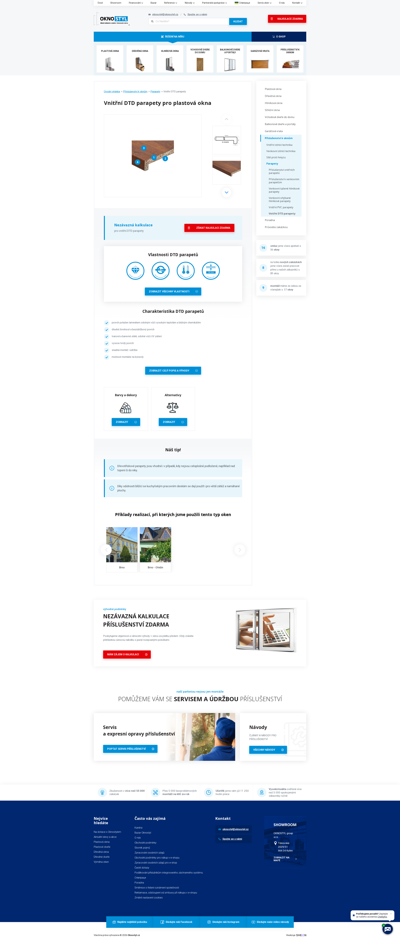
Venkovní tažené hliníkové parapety (284, 190)
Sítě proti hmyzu (276, 157)
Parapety (155, 91)
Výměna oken (101, 861)
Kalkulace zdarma (290, 18)
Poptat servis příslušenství (126, 748)
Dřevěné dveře (102, 856)
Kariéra (138, 827)
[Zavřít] (391, 914)
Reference (169, 3)
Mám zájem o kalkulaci (123, 654)
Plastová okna (273, 89)
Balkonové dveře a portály (280, 124)
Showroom (115, 3)
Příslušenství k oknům (135, 91)
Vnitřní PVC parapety (281, 207)
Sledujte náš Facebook (179, 921)
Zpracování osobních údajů (149, 852)
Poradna (270, 220)
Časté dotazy (142, 867)
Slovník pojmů (142, 847)
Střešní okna (272, 110)
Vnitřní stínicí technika (279, 145)
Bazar (154, 3)
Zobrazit (122, 422)
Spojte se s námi (232, 838)
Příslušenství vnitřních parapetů (282, 171)
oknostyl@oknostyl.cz (235, 829)
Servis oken (263, 3)
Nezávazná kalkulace (133, 224)
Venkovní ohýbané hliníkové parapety (280, 199)
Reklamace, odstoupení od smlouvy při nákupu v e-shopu (166, 892)
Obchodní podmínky (145, 842)
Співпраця (244, 3)
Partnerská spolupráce (213, 3)
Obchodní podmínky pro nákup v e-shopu (157, 857)
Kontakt (296, 3)
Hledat (238, 21)
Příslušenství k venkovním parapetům (284, 180)
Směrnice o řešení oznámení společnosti (157, 887)
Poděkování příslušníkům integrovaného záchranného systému (169, 872)
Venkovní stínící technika (280, 151)
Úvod (100, 3)
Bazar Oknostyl (143, 832)
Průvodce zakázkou (276, 227)
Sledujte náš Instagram (225, 921)
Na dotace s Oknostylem (107, 831)
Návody (188, 3)
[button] (226, 192)
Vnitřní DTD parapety (282, 213)
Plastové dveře (102, 846)
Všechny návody (264, 749)
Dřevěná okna (273, 96)
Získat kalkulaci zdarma (213, 227)
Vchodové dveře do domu (279, 117)
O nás (282, 3)
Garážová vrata (274, 131)
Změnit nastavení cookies (149, 897)
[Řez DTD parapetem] (226, 140)
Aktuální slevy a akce (105, 836)
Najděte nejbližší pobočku (132, 921)
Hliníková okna (273, 103)
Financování (135, 3)
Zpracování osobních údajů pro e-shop (156, 862)
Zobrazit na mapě (282, 859)
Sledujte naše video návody (273, 921)
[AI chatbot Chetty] (387, 929)
